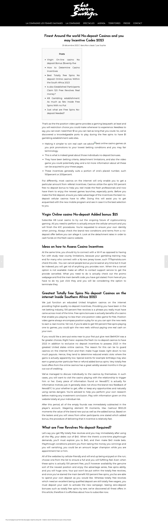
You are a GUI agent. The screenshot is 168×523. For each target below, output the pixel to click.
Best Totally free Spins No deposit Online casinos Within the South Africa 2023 (63, 79)
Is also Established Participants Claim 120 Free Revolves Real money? (63, 90)
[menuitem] (44, 23)
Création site (46, 520)
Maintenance (56, 520)
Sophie (103, 45)
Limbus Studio (66, 520)
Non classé (90, 45)
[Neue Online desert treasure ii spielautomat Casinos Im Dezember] (2, 261)
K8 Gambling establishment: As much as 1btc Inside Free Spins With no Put (63, 102)
